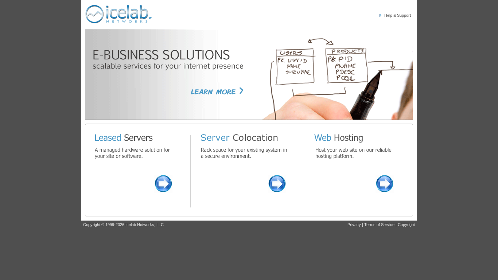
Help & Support (397, 15)
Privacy (354, 224)
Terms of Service (379, 224)
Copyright (406, 224)
